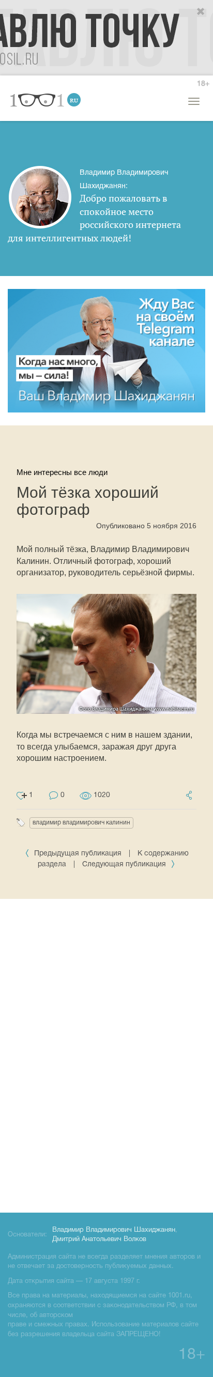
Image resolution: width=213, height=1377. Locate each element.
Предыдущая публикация (78, 853)
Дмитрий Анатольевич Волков (99, 1239)
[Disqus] (106, 1054)
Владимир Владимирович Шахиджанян (113, 1230)
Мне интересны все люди (62, 472)
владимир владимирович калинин (81, 822)
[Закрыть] (201, 12)
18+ (203, 84)
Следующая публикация (125, 864)
